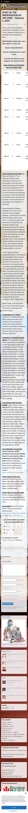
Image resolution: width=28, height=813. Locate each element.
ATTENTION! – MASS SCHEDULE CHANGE (15, 667)
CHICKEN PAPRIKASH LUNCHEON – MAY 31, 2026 (16, 695)
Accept (14, 807)
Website (18, 591)
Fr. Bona (4, 24)
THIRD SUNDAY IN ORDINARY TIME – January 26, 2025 (13, 547)
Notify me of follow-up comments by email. (11, 595)
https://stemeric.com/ (15, 515)
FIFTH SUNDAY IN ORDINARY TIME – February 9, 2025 (15, 548)
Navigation (6, 1)
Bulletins (17, 24)
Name (20, 580)
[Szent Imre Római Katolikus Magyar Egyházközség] (14, 7)
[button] (25, 793)
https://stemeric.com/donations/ (13, 472)
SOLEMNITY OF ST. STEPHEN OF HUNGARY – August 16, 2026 (13, 644)
